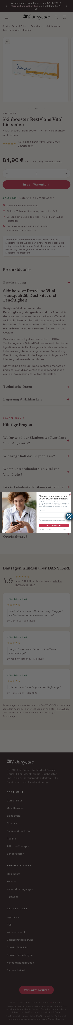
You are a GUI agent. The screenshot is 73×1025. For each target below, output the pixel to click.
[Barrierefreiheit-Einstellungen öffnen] (69, 516)
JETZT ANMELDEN (53, 525)
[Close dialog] (69, 494)
